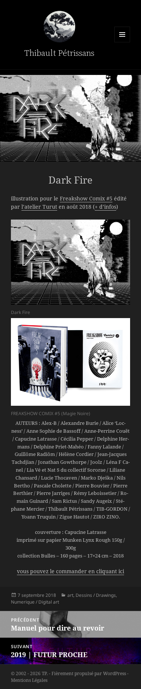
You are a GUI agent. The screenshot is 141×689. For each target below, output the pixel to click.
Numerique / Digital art (35, 602)
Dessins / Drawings (96, 595)
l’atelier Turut (39, 206)
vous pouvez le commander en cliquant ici (70, 571)
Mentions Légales (29, 680)
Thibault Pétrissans (59, 52)
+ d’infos (105, 206)
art (70, 595)
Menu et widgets (122, 34)
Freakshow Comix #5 (86, 198)
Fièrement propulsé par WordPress (89, 673)
